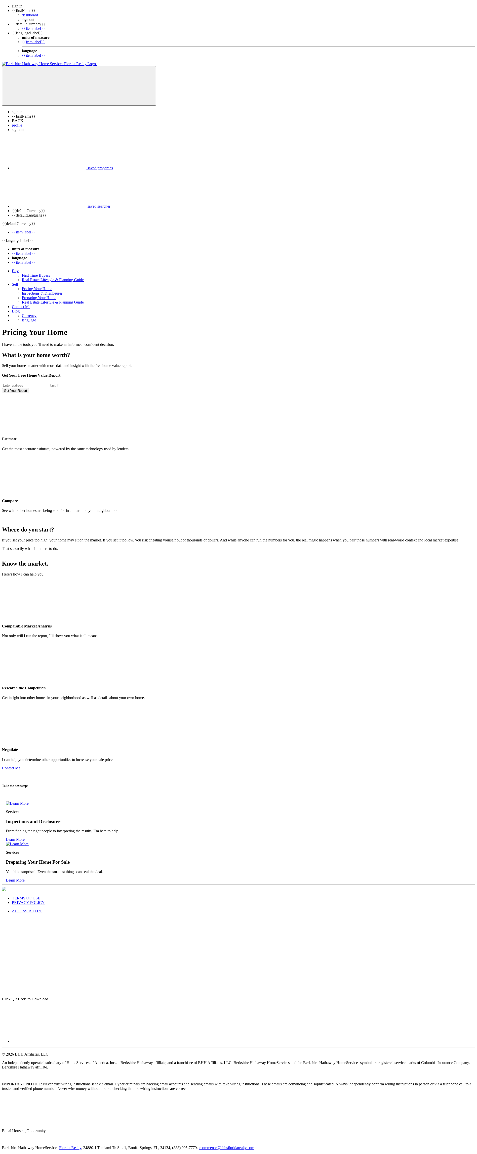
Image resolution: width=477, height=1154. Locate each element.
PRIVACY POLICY (28, 902)
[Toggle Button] (79, 86)
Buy (15, 271)
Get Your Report (15, 391)
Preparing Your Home (39, 298)
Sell (15, 284)
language (29, 320)
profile (17, 125)
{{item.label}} (33, 28)
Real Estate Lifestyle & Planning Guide (53, 280)
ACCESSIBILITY (27, 911)
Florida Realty (70, 1148)
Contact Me (21, 307)
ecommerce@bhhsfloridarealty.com (226, 1148)
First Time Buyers (36, 275)
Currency (29, 315)
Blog (16, 311)
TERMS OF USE (26, 898)
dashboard (30, 15)
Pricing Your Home (37, 289)
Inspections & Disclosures (42, 293)
